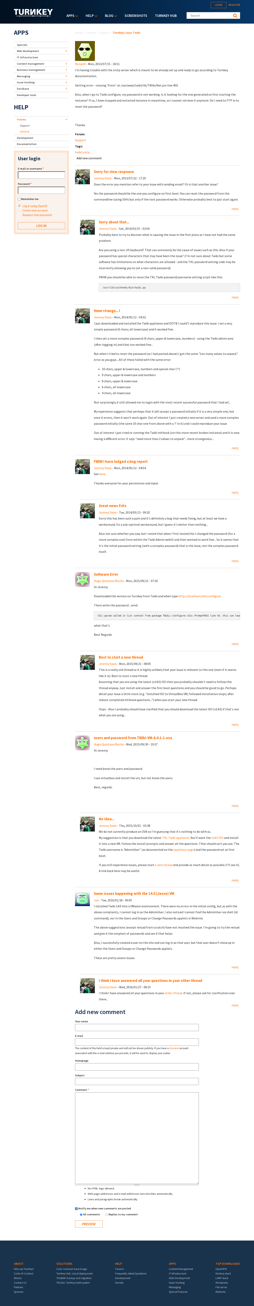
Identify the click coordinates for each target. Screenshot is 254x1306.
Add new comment (89, 158)
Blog (108, 16)
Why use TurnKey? (24, 1269)
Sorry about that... (114, 222)
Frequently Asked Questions (130, 1273)
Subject (80, 1075)
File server (221, 1287)
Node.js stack (223, 1273)
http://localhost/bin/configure (199, 596)
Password (25, 184)
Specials (22, 45)
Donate (119, 1282)
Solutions (64, 1264)
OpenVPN (221, 1269)
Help (89, 16)
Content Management (181, 1269)
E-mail (79, 1035)
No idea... (106, 819)
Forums (91, 33)
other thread (173, 993)
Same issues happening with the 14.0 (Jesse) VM (134, 893)
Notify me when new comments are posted (104, 1208)
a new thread (163, 865)
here (102, 474)
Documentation (27, 144)
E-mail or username (31, 168)
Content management (30, 63)
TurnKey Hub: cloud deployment (74, 1273)
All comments (92, 1214)
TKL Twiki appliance (175, 838)
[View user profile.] (85, 51)
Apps (69, 16)
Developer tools (26, 95)
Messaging (23, 76)
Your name (81, 1021)
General (24, 131)
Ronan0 (80, 64)
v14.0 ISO (217, 838)
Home (79, 33)
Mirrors (18, 1278)
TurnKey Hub (166, 15)
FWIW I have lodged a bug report (121, 461)
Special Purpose (178, 1292)
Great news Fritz (112, 505)
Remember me (29, 199)
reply (235, 209)
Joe (96, 900)
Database (23, 88)
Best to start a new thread (121, 657)
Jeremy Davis (103, 178)
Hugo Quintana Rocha (109, 581)
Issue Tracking (177, 1282)
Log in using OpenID (34, 206)
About (19, 1264)
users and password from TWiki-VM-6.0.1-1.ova (133, 738)
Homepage (81, 1060)
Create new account (35, 210)
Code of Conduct (23, 1273)
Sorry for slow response (114, 171)
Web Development (179, 1278)
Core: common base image (71, 1269)
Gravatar (174, 1048)
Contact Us (20, 1282)
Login (218, 5)
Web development (28, 51)
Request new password (37, 215)
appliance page (183, 850)
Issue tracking (26, 82)
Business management (31, 70)
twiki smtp (82, 152)
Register (234, 5)
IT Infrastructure (27, 57)
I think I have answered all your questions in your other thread (150, 980)
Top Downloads (228, 1264)
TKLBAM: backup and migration (73, 1278)
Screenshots (136, 15)
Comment (82, 1089)
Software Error (106, 574)
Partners (18, 1287)
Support (104, 33)
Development (25, 138)
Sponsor (18, 1292)
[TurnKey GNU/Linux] (33, 16)
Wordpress (222, 1282)
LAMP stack (222, 1278)
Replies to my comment (123, 1214)
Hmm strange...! (107, 310)
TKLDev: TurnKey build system (73, 1282)
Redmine (220, 1292)
